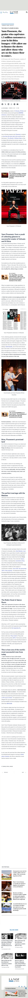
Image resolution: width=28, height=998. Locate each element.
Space (22, 559)
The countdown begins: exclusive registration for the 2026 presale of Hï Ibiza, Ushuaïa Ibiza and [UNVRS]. (17, 176)
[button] (2, 104)
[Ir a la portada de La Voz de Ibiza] (14, 12)
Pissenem (18, 134)
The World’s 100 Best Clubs (15, 138)
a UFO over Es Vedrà (6, 697)
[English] (4, 12)
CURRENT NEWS (5, 25)
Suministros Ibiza (20, 561)
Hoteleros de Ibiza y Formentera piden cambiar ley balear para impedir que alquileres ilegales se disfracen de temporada (19, 896)
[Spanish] (6, 12)
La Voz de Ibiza (4, 108)
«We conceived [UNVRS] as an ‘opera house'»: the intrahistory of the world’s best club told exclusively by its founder (17, 415)
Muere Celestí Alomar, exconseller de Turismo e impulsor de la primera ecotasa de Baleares (19, 884)
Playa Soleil (14, 636)
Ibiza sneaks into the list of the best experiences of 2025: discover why (20, 943)
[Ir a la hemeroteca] (26, 12)
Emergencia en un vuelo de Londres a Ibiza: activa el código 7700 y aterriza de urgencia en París (19, 873)
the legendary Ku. (16, 628)
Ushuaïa (17, 111)
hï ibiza (7, 766)
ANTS (14, 638)
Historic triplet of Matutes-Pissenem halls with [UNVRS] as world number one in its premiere (20, 964)
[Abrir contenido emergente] (1, 12)
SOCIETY (12, 25)
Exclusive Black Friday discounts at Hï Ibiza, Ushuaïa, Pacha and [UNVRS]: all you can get (7, 944)
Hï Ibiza (22, 111)
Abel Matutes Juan (21, 551)
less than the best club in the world (12, 136)
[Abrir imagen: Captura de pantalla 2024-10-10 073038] (14, 90)
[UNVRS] (4, 766)
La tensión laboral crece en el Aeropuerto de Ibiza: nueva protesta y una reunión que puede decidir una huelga (19, 907)
